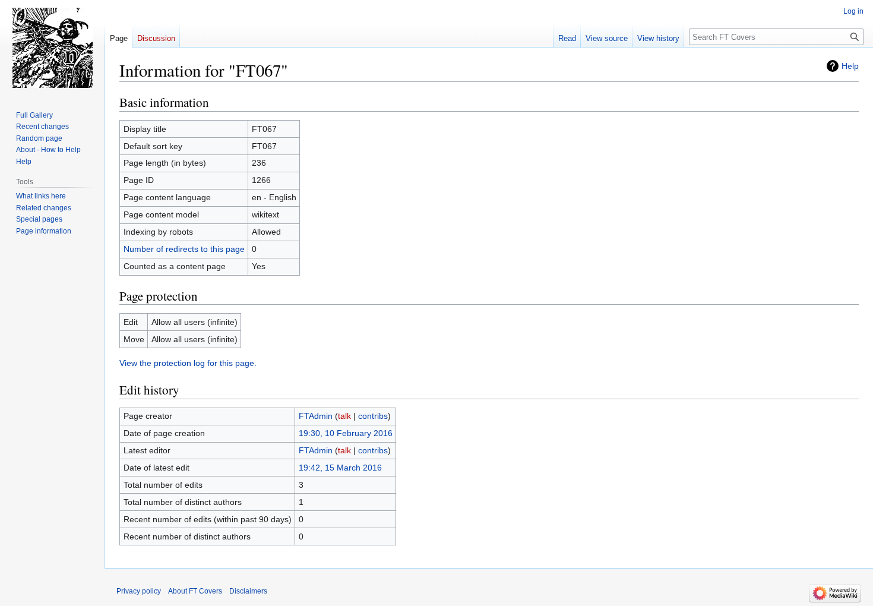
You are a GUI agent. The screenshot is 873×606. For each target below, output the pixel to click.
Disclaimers (248, 591)
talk (344, 416)
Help (850, 66)
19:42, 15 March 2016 (340, 467)
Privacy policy (138, 591)
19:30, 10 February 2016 (346, 433)
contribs (373, 416)
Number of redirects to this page (184, 249)
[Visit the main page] (52, 47)
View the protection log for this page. (188, 363)
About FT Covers (195, 591)
